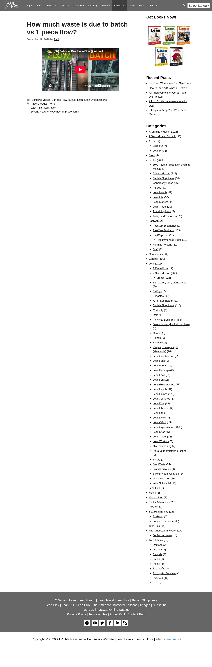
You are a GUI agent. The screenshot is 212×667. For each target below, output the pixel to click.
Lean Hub (79, 5)
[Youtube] (95, 623)
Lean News (159, 417)
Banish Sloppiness (163, 178)
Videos (117, 5)
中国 (155, 582)
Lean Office (159, 422)
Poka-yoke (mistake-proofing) (170, 450)
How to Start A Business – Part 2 (168, 88)
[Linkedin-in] (117, 623)
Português (159, 568)
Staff (155, 249)
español (157, 549)
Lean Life (158, 197)
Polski (156, 563)
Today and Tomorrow (165, 216)
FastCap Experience (164, 225)
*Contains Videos (40, 99)
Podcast (153, 507)
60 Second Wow (162, 535)
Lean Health (160, 192)
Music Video (156, 497)
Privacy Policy (76, 614)
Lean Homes (160, 394)
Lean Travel (159, 206)
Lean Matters (160, 201)
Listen (132, 5)
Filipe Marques (38, 103)
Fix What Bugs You (164, 319)
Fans (141, 5)
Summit (106, 5)
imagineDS (173, 639)
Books (50, 5)
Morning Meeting (162, 244)
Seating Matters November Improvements (54, 111)
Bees (152, 155)
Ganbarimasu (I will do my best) (171, 324)
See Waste (159, 464)
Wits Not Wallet (162, 483)
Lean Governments (164, 384)
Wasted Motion (161, 478)
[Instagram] (87, 623)
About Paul (117, 614)
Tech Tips (154, 525)
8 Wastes (158, 295)
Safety (156, 459)
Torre (52, 103)
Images (145, 605)
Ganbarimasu (156, 254)
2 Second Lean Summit (162, 136)
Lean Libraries (161, 408)
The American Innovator (162, 530)
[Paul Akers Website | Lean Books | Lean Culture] (12, 5)
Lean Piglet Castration (43, 107)
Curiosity (158, 310)
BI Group (158, 516)
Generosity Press (163, 183)
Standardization (162, 469)
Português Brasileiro (164, 573)
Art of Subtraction (163, 300)
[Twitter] (102, 623)
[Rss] (125, 623)
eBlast (72, 99)
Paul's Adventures (159, 502)
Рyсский (158, 578)
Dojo (155, 314)
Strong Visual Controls (166, 473)
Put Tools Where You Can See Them (170, 83)
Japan (30, 5)
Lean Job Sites (161, 398)
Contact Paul (136, 614)
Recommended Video (169, 239)
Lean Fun (158, 379)
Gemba (157, 333)
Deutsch (157, 544)
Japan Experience (163, 521)
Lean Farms (160, 365)
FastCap (154, 220)
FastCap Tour (160, 235)
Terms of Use (98, 614)
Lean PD (158, 145)
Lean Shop (159, 431)
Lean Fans (159, 360)
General (153, 258)
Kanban (157, 342)
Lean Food (159, 375)
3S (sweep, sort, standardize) (170, 282)
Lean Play (158, 150)
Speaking (92, 5)
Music (152, 492)
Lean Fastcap (161, 370)
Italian (156, 559)
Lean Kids (158, 403)
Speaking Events (158, 511)
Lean (39, 5)
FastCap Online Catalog (113, 609)
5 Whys (157, 291)
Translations (156, 540)
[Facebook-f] (110, 623)
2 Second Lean (161, 173)
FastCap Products (163, 230)
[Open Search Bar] (183, 5)
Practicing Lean (162, 211)
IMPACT (157, 187)
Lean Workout (161, 441)
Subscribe (160, 605)
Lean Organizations (95, 99)
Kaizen (157, 337)
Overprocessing (162, 446)
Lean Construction (163, 356)
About (152, 5)
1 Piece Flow (59, 99)
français (157, 554)
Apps (152, 141)
